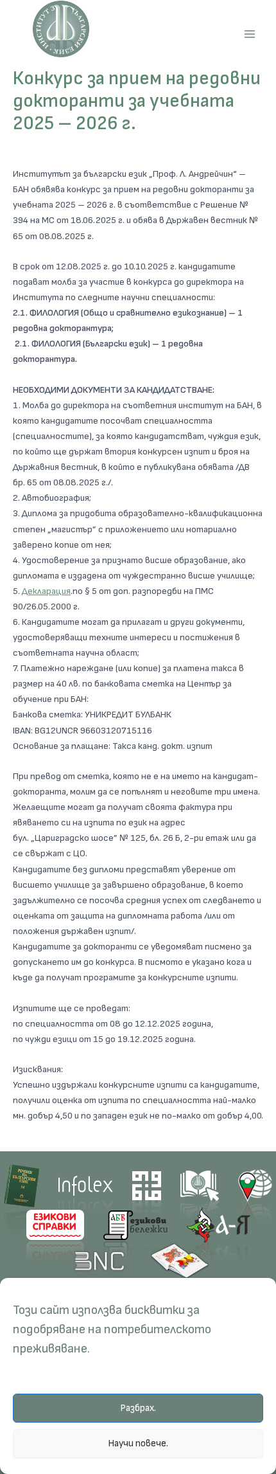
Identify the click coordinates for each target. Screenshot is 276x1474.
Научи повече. (138, 1443)
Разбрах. (138, 1408)
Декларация (46, 591)
